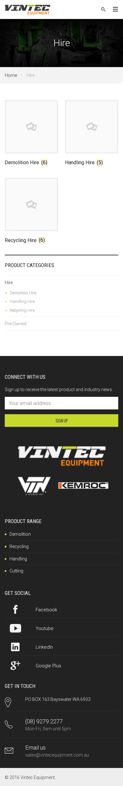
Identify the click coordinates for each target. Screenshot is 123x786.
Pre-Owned (15, 323)
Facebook (46, 610)
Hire (9, 282)
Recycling (19, 546)
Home (11, 75)
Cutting (16, 570)
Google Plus (48, 666)
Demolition (20, 534)
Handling (18, 558)
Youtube (45, 628)
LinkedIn (44, 647)
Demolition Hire (23, 292)
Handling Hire (22, 301)
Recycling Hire (22, 310)
